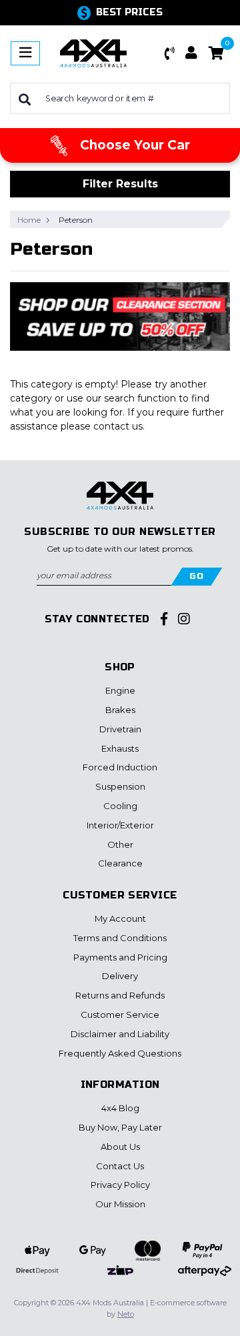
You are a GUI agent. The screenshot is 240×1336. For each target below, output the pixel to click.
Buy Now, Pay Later (120, 1127)
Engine (120, 690)
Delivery (120, 975)
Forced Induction (120, 767)
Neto (125, 1314)
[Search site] (25, 98)
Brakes (120, 709)
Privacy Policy (120, 1184)
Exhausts (120, 748)
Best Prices (129, 12)
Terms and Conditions (120, 937)
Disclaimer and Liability (120, 1034)
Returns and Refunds (120, 995)
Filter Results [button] (120, 183)
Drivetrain (120, 729)
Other (120, 844)
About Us (120, 1146)
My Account (120, 918)
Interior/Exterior (120, 825)
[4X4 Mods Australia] (93, 53)
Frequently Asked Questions (120, 1053)
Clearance (120, 863)
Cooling (120, 805)
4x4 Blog (120, 1108)
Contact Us (120, 1166)
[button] (170, 53)
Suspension (120, 786)
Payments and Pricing (120, 957)
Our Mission (120, 1204)
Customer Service (120, 1014)
